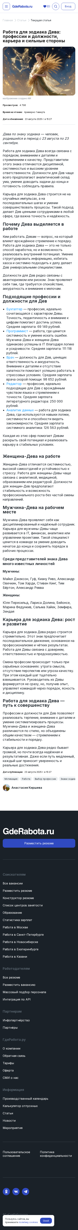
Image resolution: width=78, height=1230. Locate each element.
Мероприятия (12, 1128)
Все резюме (11, 977)
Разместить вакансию (19, 985)
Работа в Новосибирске (20, 942)
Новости (9, 1120)
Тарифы (8, 1063)
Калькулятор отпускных (20, 1106)
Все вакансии (13, 883)
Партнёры (10, 1027)
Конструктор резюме (18, 898)
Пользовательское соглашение (16, 1154)
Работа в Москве (15, 927)
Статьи (8, 1113)
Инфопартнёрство (16, 1020)
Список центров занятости (23, 905)
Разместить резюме (17, 890)
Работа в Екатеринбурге (20, 949)
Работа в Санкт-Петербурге (23, 934)
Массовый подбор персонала (24, 992)
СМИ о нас (11, 1078)
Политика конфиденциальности (56, 1154)
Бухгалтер (14, 309)
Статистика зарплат (17, 920)
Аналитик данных (20, 410)
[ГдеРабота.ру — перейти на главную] (22, 6)
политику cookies (28, 1222)
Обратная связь (14, 1056)
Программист (17, 331)
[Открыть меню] (6, 6)
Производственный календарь (25, 1098)
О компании (11, 1048)
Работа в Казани (15, 956)
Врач (10, 357)
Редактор (14, 384)
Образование (12, 912)
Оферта (8, 1070)
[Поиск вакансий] (55, 6)
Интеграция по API (17, 999)
